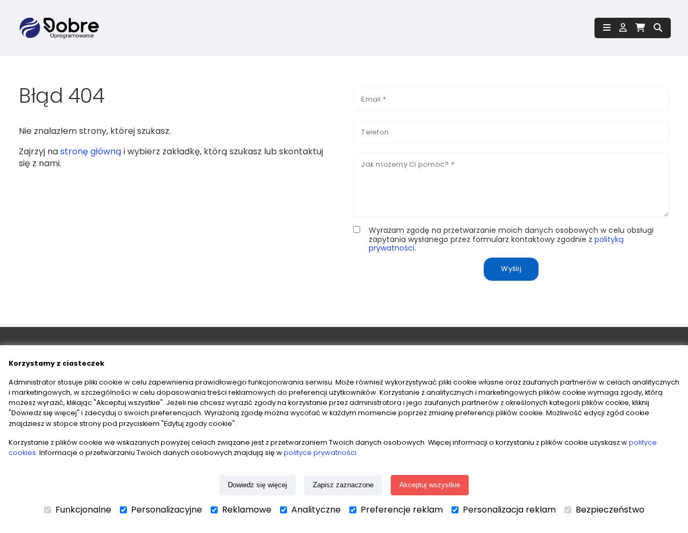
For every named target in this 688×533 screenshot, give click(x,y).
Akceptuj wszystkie (429, 485)
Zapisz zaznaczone (343, 485)
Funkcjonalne (83, 510)
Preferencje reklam (402, 510)
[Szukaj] (658, 28)
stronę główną (90, 151)
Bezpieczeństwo (610, 510)
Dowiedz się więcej (257, 485)
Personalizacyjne (166, 510)
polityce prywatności (320, 452)
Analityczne (316, 510)
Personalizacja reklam (509, 510)
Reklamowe (246, 510)
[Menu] (607, 28)
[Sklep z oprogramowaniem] (58, 28)
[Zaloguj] (623, 28)
